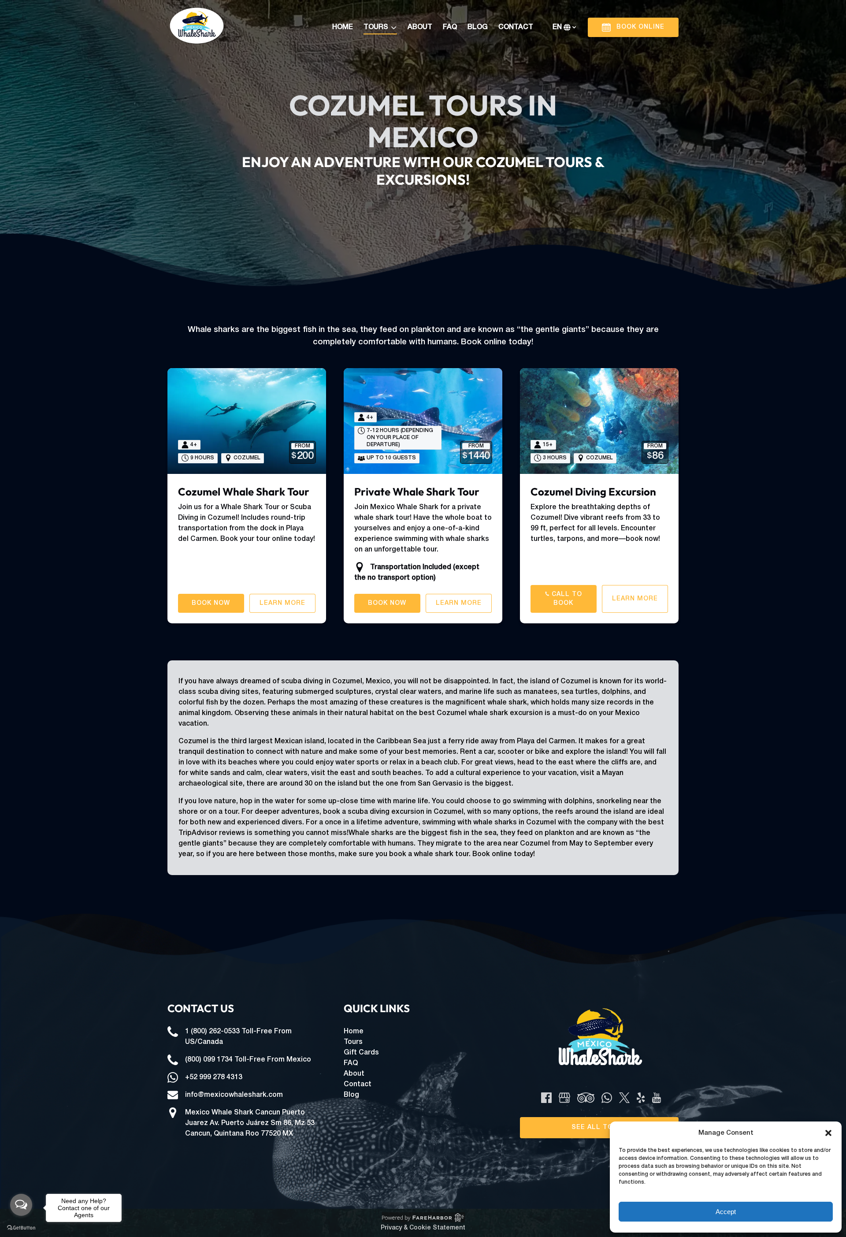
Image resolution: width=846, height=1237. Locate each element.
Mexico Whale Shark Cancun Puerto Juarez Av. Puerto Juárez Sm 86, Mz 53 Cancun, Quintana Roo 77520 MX (250, 1123)
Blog (478, 27)
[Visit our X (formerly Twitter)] (624, 1097)
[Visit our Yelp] (641, 1097)
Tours (353, 1042)
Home (342, 27)
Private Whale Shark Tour (416, 491)
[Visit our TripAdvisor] (585, 1097)
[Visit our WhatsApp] (606, 1097)
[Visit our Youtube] (656, 1097)
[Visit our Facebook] (546, 1097)
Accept (726, 1211)
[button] (828, 1133)
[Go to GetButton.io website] (21, 1228)
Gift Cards (361, 1053)
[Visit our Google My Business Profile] (564, 1097)
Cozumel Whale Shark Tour (243, 491)
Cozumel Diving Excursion (593, 491)
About (420, 27)
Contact (515, 27)
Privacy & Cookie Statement (423, 1228)
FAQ (450, 27)
